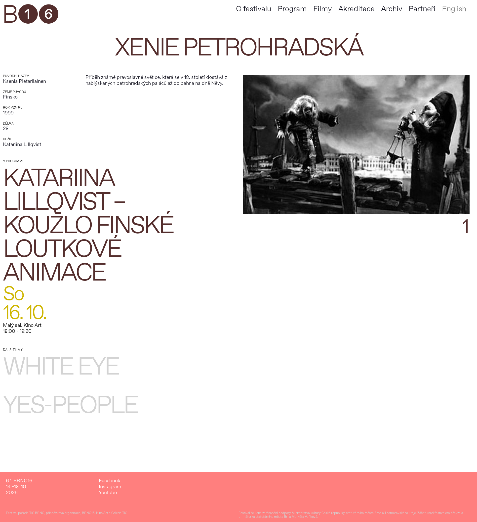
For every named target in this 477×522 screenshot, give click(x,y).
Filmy (322, 8)
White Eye (61, 367)
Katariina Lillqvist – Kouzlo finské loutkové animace (88, 225)
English (454, 8)
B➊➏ (30, 15)
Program (292, 8)
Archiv (391, 8)
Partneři (422, 8)
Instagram (110, 487)
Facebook (109, 481)
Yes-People (70, 405)
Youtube (108, 493)
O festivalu (253, 8)
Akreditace (356, 8)
